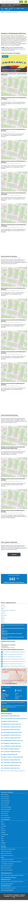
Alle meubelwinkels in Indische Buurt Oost (11, 746)
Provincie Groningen (5, 803)
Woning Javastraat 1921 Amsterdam (9, 256)
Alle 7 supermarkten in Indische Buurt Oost (11, 762)
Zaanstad (3, 622)
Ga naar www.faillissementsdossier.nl (8, 877)
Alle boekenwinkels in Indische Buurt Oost (11, 724)
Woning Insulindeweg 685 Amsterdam (9, 415)
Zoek (21, 1)
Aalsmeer (3, 605)
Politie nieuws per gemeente (7, 865)
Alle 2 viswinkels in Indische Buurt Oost (10, 768)
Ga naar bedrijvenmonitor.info (7, 883)
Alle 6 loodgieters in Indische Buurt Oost (10, 743)
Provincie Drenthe (4, 794)
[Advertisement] (14, 23)
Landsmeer (3, 611)
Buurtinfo (11, 8)
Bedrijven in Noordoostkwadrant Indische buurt (13, 654)
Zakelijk (18, 8)
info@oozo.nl (17, 894)
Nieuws (22, 8)
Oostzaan (3, 613)
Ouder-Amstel (4, 615)
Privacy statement (20, 896)
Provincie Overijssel (5, 811)
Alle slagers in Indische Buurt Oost (9, 754)
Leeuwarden (3, 826)
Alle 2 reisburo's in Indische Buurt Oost (10, 749)
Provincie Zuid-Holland (5, 817)
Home (2, 8)
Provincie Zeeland (4, 815)
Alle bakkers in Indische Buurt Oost (9, 721)
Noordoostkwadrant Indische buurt (11, 12)
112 (14, 8)
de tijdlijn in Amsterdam (9, 50)
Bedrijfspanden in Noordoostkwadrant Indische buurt (14, 666)
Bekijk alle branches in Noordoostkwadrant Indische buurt (13, 770)
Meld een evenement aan (6, 853)
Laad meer (14, 554)
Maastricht (3, 832)
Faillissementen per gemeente (7, 859)
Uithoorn (2, 617)
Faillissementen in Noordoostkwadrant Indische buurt (14, 661)
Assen (2, 821)
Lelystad (2, 824)
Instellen (4, 709)
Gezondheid (7, 10)
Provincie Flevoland (5, 796)
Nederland (4, 4)
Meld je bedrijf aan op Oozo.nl (7, 855)
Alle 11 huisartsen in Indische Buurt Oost (10, 738)
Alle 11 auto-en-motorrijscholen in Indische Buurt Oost (14, 718)
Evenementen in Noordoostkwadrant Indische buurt (14, 659)
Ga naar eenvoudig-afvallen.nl (7, 890)
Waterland (3, 618)
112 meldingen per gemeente (7, 863)
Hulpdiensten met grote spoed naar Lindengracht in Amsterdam (11, 70)
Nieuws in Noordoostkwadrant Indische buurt (12, 656)
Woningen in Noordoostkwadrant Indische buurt (13, 663)
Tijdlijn (6, 8)
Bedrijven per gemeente (6, 868)
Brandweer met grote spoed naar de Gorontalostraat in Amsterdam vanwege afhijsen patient (13, 447)
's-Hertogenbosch (4, 834)
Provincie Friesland (5, 798)
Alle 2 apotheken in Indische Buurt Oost (10, 716)
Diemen (2, 608)
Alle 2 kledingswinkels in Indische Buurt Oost (11, 740)
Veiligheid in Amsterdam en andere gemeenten (14, 582)
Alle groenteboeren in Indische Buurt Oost (11, 735)
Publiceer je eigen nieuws (6, 851)
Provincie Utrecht (4, 813)
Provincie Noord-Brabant (6, 807)
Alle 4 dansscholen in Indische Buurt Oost (11, 727)
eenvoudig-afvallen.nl (11, 683)
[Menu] (25, 2)
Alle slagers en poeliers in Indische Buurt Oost (12, 757)
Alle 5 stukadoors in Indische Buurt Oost (10, 760)
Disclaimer (13, 896)
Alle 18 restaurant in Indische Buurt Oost (10, 751)
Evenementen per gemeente (7, 870)
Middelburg (3, 842)
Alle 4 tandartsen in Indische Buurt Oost (10, 765)
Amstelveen (3, 606)
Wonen (2, 10)
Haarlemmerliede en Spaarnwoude (8, 610)
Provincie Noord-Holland (6, 809)
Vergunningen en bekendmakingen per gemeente (11, 861)
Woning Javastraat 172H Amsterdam (9, 542)
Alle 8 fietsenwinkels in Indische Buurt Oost (11, 732)
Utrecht (2, 840)
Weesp (2, 620)
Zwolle (2, 838)
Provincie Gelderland (5, 800)
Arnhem (2, 828)
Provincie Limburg (4, 805)
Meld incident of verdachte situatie (8, 849)
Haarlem (2, 836)
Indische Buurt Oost (16, 4)
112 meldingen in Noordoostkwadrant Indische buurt (14, 652)
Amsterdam (9, 4)
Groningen (3, 830)
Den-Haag (3, 845)
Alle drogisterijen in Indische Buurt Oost (10, 729)
